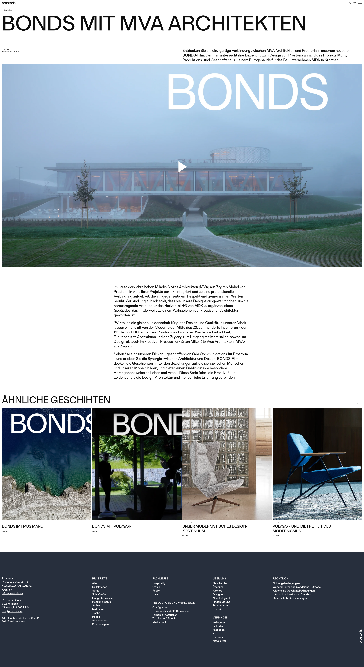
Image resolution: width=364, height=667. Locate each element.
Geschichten (8, 10)
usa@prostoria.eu (12, 611)
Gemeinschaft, (8, 51)
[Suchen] (350, 3)
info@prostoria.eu (12, 593)
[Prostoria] (9, 3)
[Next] (360, 402)
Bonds (16, 51)
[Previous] (357, 402)
